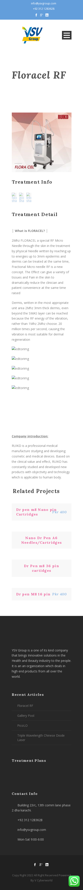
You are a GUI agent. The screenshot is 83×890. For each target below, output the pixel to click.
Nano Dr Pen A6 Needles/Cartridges (41, 540)
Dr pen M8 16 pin (33, 594)
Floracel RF (25, 706)
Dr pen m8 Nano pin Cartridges (36, 511)
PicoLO (22, 725)
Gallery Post (26, 715)
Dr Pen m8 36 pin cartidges (41, 568)
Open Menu (66, 35)
